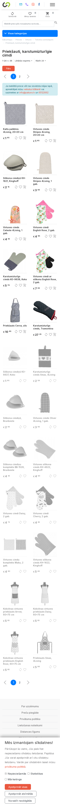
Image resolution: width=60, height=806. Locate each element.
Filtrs (8, 68)
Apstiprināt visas (17, 787)
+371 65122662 (27, 4)
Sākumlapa (7, 40)
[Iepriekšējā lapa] (28, 76)
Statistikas (36, 773)
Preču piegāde (30, 712)
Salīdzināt (12, 14)
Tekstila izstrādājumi (44, 40)
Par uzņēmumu (30, 706)
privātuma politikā (15, 766)
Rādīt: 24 (40, 61)
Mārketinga (14, 779)
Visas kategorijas (17, 33)
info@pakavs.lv (21, 4)
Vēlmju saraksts (30, 14)
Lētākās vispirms (23, 61)
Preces (19, 40)
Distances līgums (30, 731)
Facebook (39, 4)
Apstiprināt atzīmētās (20, 793)
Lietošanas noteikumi (30, 725)
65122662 (43, 92)
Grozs (49, 14)
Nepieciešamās (16, 773)
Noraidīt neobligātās (20, 800)
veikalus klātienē (32, 89)
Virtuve (28, 40)
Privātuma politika (30, 719)
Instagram (33, 4)
